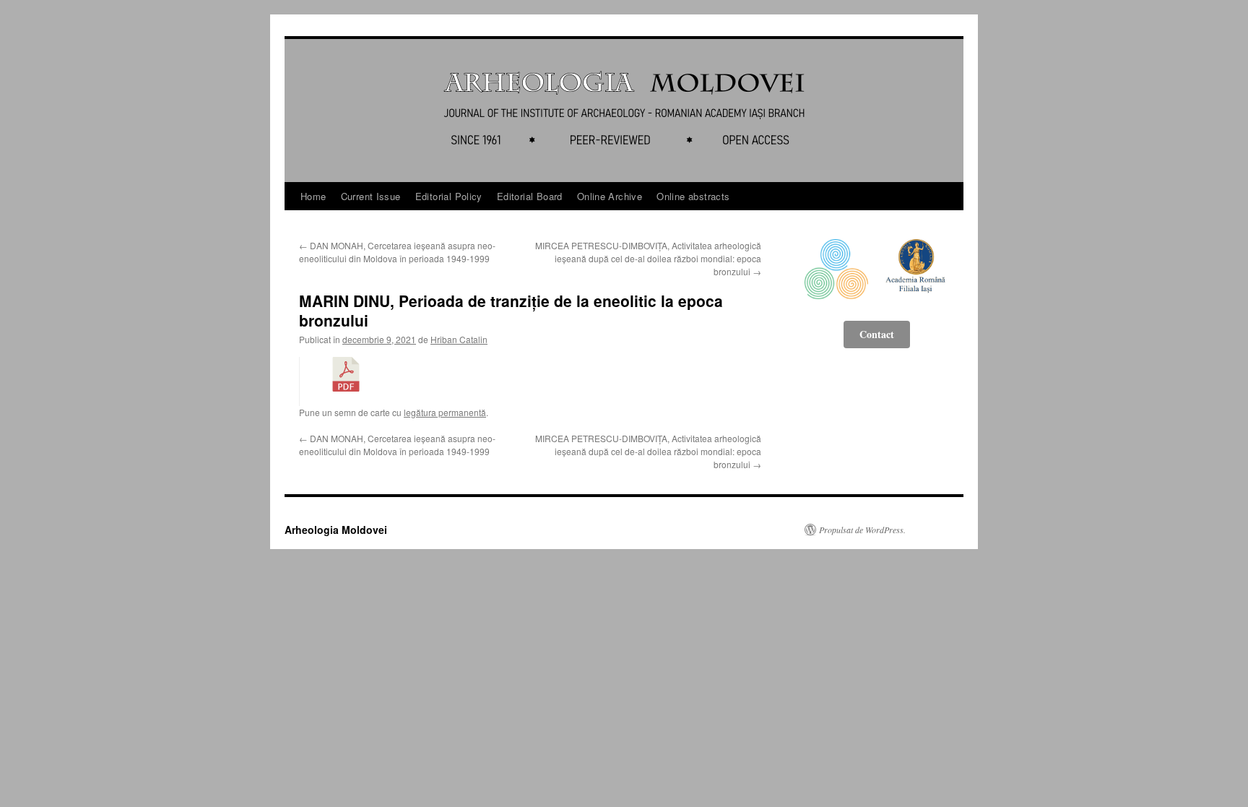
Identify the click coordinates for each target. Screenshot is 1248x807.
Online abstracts (692, 196)
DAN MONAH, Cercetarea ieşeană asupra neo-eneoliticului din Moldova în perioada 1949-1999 (397, 251)
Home (313, 196)
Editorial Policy (448, 196)
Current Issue (371, 196)
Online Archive (609, 196)
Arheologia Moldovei (336, 529)
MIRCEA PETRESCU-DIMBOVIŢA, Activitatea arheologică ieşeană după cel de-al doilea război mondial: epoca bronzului (648, 258)
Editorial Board (530, 196)
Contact (876, 334)
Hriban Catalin (459, 339)
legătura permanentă (445, 412)
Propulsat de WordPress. (862, 529)
